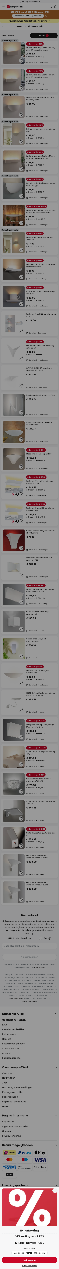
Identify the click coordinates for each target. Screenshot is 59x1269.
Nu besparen (29, 1260)
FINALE (29, 1253)
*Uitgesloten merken (29, 1266)
